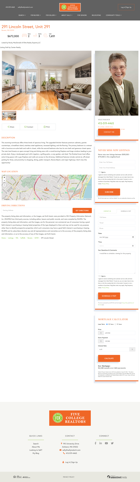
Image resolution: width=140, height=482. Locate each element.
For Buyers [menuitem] (35, 15)
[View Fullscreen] (4, 185)
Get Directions (82, 210)
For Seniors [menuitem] (82, 15)
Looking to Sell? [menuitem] (36, 450)
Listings (10, 238)
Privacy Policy (105, 184)
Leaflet (73, 199)
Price (99, 329)
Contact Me (109, 132)
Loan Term (101, 324)
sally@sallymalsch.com (25, 7)
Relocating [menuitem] (96, 15)
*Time (100, 242)
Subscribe (109, 192)
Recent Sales (109, 127)
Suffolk (22, 238)
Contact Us (107, 211)
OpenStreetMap (81, 199)
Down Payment (103, 338)
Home (4, 238)
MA (17, 238)
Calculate (109, 358)
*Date (100, 233)
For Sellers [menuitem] (50, 15)
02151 (37, 238)
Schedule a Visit (126, 211)
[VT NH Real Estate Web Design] (117, 476)
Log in (123, 7)
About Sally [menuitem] (66, 15)
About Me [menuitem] (36, 447)
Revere (30, 238)
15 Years (119, 324)
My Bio (123, 129)
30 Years (111, 324)
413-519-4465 (10, 7)
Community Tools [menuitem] (113, 15)
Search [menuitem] (21, 15)
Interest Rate (102, 346)
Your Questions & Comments (107, 250)
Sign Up (128, 7)
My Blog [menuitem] (36, 453)
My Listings (101, 127)
